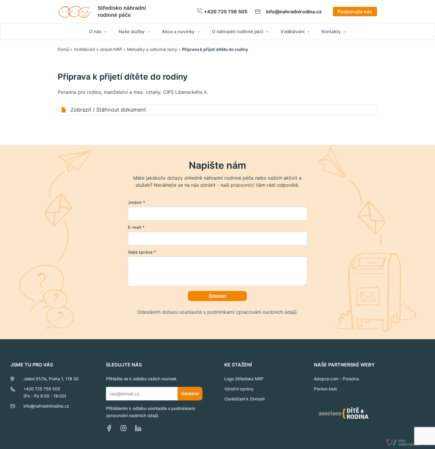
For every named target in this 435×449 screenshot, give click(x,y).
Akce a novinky (178, 31)
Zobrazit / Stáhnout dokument (108, 110)
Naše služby (132, 31)
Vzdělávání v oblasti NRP (98, 49)
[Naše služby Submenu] (150, 31)
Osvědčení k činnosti (244, 398)
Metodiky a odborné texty (152, 49)
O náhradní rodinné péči (237, 31)
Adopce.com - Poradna (336, 378)
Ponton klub (325, 388)
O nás (95, 31)
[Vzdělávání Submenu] (310, 31)
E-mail (136, 227)
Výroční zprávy (239, 388)
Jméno (136, 202)
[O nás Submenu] (107, 31)
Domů (63, 49)
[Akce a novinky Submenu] (200, 31)
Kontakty (331, 31)
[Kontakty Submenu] (346, 31)
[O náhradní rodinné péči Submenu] (269, 31)
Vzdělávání (292, 31)
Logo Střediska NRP (243, 378)
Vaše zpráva (142, 252)
